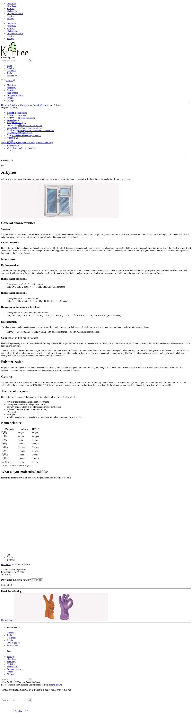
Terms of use (12, 645)
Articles (10, 68)
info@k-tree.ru (55, 685)
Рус (20, 710)
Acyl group (12, 127)
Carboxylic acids (14, 125)
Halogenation (18, 133)
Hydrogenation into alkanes (30, 125)
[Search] (30, 60)
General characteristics (17, 113)
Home (9, 65)
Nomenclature (13, 145)
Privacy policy (13, 643)
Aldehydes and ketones (17, 130)
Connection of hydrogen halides (26, 135)
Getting (10, 140)
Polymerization (13, 138)
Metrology (11, 6)
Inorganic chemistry (26, 142)
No (40, 580)
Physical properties (26, 118)
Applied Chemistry (44, 142)
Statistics (10, 8)
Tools (9, 73)
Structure (22, 115)
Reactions (11, 120)
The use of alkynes (15, 143)
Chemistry (11, 3)
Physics (10, 16)
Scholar (10, 640)
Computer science (15, 13)
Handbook (11, 70)
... (13, 151)
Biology (10, 18)
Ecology (10, 656)
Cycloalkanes (7, 620)
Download (6, 564)
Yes (33, 580)
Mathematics (12, 11)
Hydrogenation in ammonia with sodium (36, 130)
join (2, 165)
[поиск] (30, 679)
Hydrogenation (19, 123)
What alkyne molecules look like (21, 148)
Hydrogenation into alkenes (30, 128)
